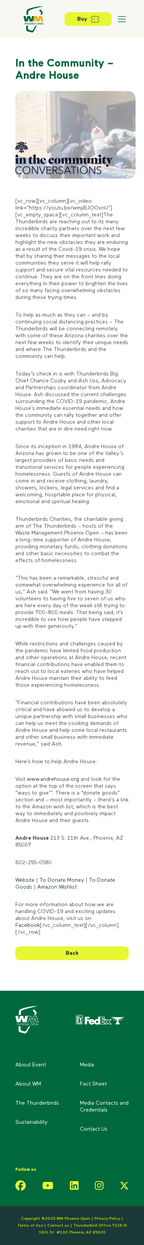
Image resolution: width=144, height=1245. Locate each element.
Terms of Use (30, 1225)
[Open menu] (122, 19)
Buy (82, 19)
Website (25, 880)
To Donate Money (62, 880)
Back (72, 953)
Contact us (58, 1225)
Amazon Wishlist (57, 887)
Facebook (27, 925)
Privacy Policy (107, 1219)
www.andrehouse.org (53, 779)
